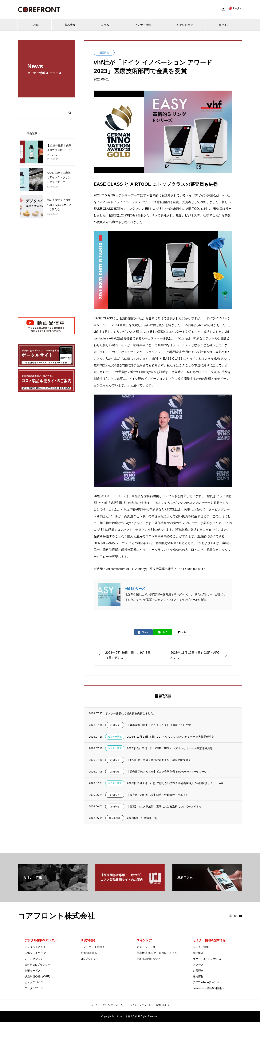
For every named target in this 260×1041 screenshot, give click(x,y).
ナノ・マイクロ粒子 (93, 947)
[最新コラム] (207, 889)
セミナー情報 (143, 24)
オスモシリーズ (146, 947)
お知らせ (114, 725)
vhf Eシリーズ (135, 588)
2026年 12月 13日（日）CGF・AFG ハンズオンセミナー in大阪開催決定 (170, 736)
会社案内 (224, 24)
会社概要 (198, 952)
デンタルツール (34, 988)
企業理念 (198, 970)
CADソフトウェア (35, 952)
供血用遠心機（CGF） (38, 976)
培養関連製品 (89, 952)
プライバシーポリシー (113, 1005)
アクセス (198, 964)
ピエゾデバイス (34, 982)
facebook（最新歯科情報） (209, 988)
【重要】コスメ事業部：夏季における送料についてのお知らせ (164, 806)
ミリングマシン (34, 958)
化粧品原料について (149, 958)
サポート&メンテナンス (207, 958)
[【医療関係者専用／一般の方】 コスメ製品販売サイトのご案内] (130, 889)
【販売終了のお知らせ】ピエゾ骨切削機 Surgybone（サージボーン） (168, 771)
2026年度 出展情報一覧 (142, 818)
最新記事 (32, 133)
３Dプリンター (90, 958)
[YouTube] (240, 916)
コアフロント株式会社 (56, 916)
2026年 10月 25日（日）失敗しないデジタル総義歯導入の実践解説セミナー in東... (176, 783)
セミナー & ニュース (140, 1005)
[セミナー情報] (53, 889)
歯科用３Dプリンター (37, 964)
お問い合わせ (185, 24)
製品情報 (70, 24)
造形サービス (33, 970)
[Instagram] (230, 916)
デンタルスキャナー (37, 947)
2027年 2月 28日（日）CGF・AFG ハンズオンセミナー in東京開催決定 (170, 748)
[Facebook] (235, 916)
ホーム (94, 1005)
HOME (35, 24)
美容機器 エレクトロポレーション (157, 952)
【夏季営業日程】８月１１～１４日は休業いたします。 (160, 725)
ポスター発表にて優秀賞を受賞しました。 (130, 713)
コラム (105, 24)
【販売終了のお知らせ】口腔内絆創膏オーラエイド (157, 794)
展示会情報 (114, 818)
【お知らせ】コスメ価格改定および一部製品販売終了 (159, 759)
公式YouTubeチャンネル (207, 982)
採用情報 (198, 976)
